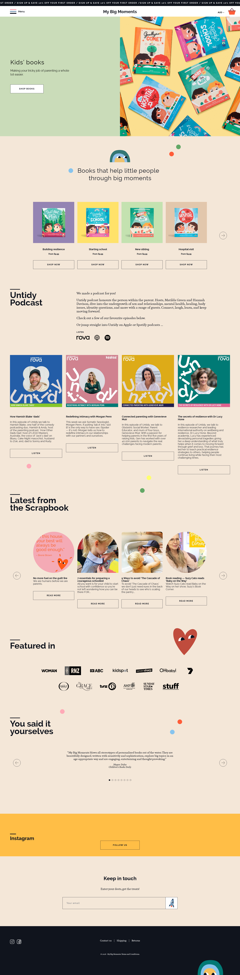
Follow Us (120, 845)
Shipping (121, 940)
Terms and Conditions (130, 954)
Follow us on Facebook (19, 941)
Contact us (106, 940)
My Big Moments (120, 11)
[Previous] (17, 575)
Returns (136, 940)
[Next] (223, 235)
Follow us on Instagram (12, 941)
